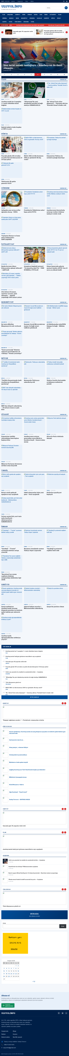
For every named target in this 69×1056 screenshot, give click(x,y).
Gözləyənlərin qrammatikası (18, 755)
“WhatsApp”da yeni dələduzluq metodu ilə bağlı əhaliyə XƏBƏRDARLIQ (26, 677)
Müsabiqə (32, 18)
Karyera (15, 1034)
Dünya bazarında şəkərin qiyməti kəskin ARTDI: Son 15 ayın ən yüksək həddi (57, 268)
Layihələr (13, 1)
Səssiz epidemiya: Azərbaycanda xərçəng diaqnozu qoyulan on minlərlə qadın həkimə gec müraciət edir (11, 610)
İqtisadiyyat (53, 14)
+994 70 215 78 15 (9, 1044)
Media (17, 18)
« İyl (34, 981)
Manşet (6, 62)
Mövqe (53, 18)
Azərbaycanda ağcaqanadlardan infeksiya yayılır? (11, 637)
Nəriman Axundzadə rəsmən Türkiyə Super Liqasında (34, 549)
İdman (46, 14)
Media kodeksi (5, 1037)
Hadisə (35, 14)
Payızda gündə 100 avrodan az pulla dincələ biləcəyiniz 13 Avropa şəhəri (54, 32)
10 (64, 74)
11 (6, 971)
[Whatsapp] (66, 1013)
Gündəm (30, 14)
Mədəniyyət (24, 18)
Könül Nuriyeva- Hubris (16, 784)
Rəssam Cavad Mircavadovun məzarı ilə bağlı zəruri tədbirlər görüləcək (34, 326)
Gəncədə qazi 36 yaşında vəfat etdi (23, 25)
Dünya (23, 14)
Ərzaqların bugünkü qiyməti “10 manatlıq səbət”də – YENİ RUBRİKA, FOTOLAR (34, 268)
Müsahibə (26, 21)
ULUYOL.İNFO (11, 6)
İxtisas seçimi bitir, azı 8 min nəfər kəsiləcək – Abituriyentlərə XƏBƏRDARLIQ (11, 519)
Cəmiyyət (17, 14)
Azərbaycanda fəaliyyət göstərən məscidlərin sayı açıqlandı (23, 656)
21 (13, 974)
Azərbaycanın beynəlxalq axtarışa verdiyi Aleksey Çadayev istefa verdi (56, 212)
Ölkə (3, 14)
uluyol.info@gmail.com (9, 1047)
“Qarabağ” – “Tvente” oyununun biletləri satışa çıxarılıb (10, 550)
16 (18, 971)
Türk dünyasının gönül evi (13, 682)
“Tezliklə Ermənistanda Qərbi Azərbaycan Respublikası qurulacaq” (11, 382)
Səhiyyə (4, 21)
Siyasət (59, 18)
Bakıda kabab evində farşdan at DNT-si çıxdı (11, 128)
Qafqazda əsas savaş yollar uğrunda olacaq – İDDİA (10, 211)
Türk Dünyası (18, 21)
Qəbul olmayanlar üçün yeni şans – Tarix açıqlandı (34, 493)
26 (9, 976)
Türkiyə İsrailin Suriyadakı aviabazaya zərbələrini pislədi (56, 382)
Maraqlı (11, 18)
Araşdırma (10, 14)
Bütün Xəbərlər (34, 697)
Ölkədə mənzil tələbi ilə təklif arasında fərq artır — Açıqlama (25, 879)
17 (4, 974)
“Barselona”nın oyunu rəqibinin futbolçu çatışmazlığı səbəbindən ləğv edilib (11, 577)
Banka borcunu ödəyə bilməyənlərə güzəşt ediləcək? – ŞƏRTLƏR (11, 268)
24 (4, 976)
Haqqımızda (20, 1)
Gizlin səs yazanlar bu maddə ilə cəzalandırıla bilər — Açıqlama (24, 672)
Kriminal (4, 18)
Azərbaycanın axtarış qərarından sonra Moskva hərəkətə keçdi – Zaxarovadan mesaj (34, 439)
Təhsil (10, 21)
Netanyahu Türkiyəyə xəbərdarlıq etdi (31, 381)
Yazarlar (39, 18)
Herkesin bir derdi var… (16, 740)
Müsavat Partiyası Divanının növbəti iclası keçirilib (11, 465)
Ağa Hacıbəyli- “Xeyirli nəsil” (18, 792)
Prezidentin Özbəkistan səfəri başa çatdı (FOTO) (34, 211)
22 (16, 974)
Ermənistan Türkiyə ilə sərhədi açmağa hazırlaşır (56, 157)
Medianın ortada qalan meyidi (18, 762)
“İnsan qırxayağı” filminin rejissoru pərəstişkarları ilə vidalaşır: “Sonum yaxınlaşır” (11, 351)
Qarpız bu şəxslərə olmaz (55, 606)
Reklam (32, 1)
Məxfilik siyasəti (17, 1037)
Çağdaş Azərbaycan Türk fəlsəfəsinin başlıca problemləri (27, 770)
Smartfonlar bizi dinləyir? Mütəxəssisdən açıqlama (23, 866)
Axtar (4, 923)
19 (9, 974)
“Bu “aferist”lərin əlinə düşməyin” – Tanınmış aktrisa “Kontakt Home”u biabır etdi (29, 692)
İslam (59, 14)
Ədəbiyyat (46, 18)
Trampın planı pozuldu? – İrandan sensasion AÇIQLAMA (29, 66)
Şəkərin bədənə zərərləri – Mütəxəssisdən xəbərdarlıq (33, 607)
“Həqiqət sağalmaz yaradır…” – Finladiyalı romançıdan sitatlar (23, 720)
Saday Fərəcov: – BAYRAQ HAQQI (19, 799)
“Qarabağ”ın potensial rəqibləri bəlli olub (54, 549)
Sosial (32, 21)
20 (11, 974)
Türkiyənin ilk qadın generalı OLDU (8, 182)
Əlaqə (26, 1)
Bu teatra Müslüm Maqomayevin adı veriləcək (11, 325)
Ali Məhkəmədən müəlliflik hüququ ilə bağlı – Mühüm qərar (56, 326)
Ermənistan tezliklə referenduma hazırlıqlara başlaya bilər (10, 438)
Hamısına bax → (64, 79)
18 (6, 974)
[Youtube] (67, 1)
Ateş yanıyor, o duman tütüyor (18, 747)
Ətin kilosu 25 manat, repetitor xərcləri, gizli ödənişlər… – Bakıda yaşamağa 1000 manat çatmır (11, 294)
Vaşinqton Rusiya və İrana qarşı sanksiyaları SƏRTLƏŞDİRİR (10, 237)
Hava (41, 14)
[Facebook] (64, 1)
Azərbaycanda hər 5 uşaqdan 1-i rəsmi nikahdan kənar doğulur (24, 651)
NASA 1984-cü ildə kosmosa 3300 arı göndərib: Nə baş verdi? (24, 687)
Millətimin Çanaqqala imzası (18, 777)
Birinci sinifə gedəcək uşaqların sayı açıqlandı (9, 493)
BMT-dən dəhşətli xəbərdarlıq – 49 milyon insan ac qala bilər (11, 407)
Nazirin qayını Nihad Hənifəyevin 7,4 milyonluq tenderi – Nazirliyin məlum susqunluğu (33, 873)
